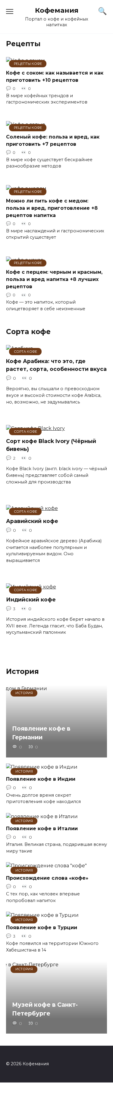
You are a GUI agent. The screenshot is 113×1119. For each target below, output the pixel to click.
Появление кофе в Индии (40, 779)
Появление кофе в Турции (41, 927)
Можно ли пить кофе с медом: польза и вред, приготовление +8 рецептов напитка (52, 208)
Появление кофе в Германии (41, 733)
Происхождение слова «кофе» (47, 878)
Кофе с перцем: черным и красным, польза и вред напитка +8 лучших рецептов (54, 279)
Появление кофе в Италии (42, 828)
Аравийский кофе (32, 521)
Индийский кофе (31, 599)
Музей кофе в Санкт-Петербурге (45, 1009)
